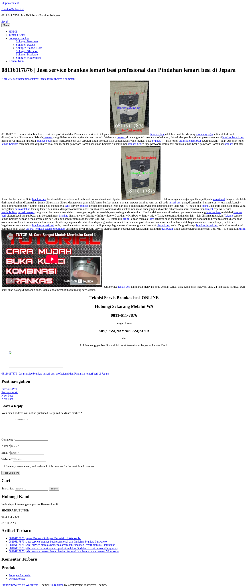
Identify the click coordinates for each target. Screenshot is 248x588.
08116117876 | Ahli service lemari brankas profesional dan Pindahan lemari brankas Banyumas (63, 548)
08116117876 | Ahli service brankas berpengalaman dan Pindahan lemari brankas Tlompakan (62, 544)
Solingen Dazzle (25, 44)
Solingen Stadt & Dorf (29, 47)
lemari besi (219, 199)
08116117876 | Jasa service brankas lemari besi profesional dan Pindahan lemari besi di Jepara (55, 373)
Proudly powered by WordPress (20, 584)
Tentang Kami (17, 34)
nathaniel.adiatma (28, 78)
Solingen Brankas (19, 38)
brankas (47, 137)
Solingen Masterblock (28, 57)
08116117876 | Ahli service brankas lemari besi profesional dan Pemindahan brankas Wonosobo (64, 551)
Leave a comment (65, 78)
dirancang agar (204, 134)
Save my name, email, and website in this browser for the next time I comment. (51, 466)
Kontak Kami (16, 61)
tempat (209, 209)
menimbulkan (9, 212)
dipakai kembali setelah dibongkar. (45, 228)
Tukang (228, 215)
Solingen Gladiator (27, 51)
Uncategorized (46, 78)
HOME (13, 31)
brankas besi (43, 140)
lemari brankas (9, 143)
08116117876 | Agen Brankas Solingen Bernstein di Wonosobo (45, 538)
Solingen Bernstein (27, 41)
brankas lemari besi (233, 137)
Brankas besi (157, 134)
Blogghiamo (56, 584)
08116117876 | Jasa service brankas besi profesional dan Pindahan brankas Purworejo (58, 541)
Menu (6, 25)
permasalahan (22, 209)
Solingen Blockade (27, 54)
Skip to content (10, 3)
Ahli (67, 205)
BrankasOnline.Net (12, 9)
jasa (152, 218)
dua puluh (167, 228)
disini (205, 205)
